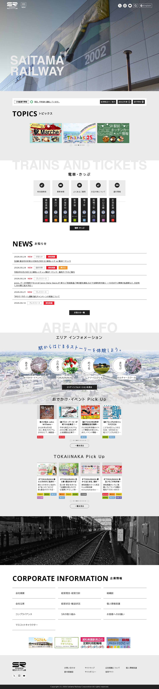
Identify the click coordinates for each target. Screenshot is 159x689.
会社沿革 (20, 604)
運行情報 (137, 102)
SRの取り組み (68, 614)
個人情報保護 (113, 604)
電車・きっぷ (79, 228)
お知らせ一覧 (79, 312)
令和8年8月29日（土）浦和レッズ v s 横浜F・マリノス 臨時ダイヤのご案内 (44, 272)
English (147, 6)
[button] (71, 145)
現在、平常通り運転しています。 (47, 102)
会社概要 (20, 593)
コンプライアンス (24, 614)
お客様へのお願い (116, 614)
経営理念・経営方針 (70, 593)
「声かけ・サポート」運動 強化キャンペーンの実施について (37, 296)
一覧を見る (79, 445)
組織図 (110, 593)
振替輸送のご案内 (108, 102)
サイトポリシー (90, 672)
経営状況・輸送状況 (70, 604)
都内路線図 (68, 672)
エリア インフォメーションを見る (79, 387)
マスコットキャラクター (27, 625)
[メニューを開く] (23, 4)
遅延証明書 (123, 102)
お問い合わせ (69, 668)
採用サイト (109, 672)
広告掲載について (112, 668)
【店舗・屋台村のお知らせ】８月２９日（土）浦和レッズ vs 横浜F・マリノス (42, 261)
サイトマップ (90, 668)
